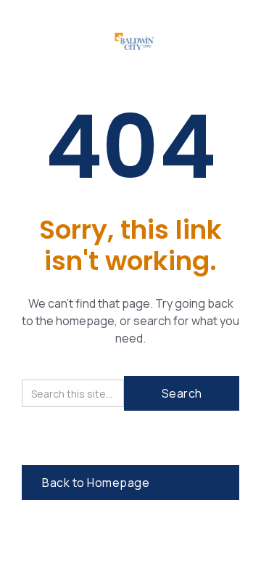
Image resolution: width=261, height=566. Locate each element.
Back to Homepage (95, 483)
